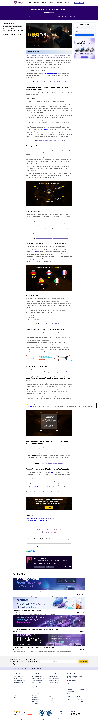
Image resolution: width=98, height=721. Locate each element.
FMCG (15, 697)
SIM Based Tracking (35, 695)
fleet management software (52, 73)
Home (30, 2)
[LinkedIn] (74, 714)
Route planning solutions (39, 259)
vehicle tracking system (37, 486)
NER (31, 406)
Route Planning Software (36, 682)
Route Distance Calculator (54, 684)
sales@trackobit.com (63, 713)
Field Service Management (54, 678)
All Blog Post (49, 566)
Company (67, 2)
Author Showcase (39, 566)
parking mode (45, 129)
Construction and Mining (18, 684)
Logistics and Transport (18, 682)
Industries (43, 2)
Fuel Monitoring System (36, 689)
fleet (52, 472)
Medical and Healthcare (18, 686)
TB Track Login (80, 705)
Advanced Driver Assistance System (38, 678)
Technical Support (35, 701)
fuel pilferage (35, 332)
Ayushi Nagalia (29, 16)
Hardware (51, 2)
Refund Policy (41, 719)
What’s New (51, 702)
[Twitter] (31, 551)
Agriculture (16, 693)
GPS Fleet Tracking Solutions (37, 680)
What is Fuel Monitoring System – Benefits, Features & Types (41, 518)
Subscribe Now (84, 34)
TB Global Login (80, 701)
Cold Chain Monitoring (36, 697)
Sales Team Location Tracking (19, 680)
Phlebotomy (16, 695)
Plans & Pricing (70, 699)
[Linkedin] (29, 551)
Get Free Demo (79, 2)
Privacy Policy (29, 719)
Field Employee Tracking (54, 676)
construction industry (64, 389)
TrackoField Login (80, 699)
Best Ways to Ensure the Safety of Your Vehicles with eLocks (52, 238)
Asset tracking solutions (32, 157)
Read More (56, 563)
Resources (59, 2)
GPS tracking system (65, 371)
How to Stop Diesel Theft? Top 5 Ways (52, 323)
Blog (50, 696)
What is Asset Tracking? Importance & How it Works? (39, 520)
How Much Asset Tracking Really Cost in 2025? (38, 522)
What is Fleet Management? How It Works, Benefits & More (52, 81)
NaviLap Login (80, 703)
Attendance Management (54, 680)
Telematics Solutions (35, 699)
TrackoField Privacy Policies (19, 719)
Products (36, 2)
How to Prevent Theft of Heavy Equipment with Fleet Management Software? (13, 31)
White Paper (51, 700)
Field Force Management (18, 676)
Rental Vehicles (17, 691)
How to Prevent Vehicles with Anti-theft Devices (52, 140)
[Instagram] (71, 714)
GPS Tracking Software (36, 686)
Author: (23, 16)
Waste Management (17, 689)
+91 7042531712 (70, 689)
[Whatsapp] (27, 551)
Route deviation (61, 259)
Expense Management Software (55, 686)
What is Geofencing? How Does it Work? (52, 463)
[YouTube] (79, 714)
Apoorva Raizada (18, 594)
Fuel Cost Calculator (35, 703)
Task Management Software (54, 682)
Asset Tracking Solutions (36, 693)
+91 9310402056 (81, 689)
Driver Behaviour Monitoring (37, 684)
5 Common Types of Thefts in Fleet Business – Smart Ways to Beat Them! (12, 27)
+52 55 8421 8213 (70, 693)
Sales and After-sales (18, 678)
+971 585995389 (70, 691)
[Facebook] (34, 551)
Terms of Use (35, 719)
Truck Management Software (37, 691)
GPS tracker (34, 251)
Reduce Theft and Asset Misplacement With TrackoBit (12, 35)
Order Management (53, 689)
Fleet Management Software (37, 676)
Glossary (51, 698)
